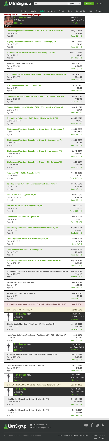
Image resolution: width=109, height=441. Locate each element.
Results (33, 11)
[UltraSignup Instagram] (97, 425)
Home (23, 11)
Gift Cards (80, 11)
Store (70, 11)
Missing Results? (12, 14)
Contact (99, 11)
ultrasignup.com (44, 427)
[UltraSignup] (17, 3)
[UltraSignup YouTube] (86, 425)
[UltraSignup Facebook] (92, 425)
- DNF (36, 304)
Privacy (102, 438)
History (73, 23)
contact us (42, 425)
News (61, 11)
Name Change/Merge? (31, 14)
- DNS (33, 385)
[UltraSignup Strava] (102, 425)
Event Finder (47, 11)
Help (91, 11)
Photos (19, 23)
